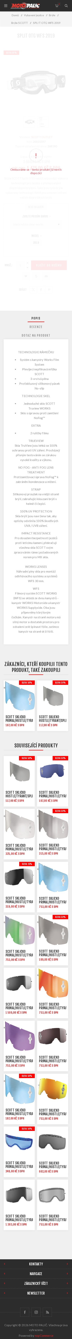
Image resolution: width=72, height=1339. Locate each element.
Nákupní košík (59, 4)
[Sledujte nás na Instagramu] (36, 1312)
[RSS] (47, 1312)
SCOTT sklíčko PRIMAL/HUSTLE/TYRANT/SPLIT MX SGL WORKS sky (25, 720)
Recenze (36, 327)
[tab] (36, 318)
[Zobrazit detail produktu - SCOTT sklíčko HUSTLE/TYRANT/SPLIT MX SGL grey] (52, 695)
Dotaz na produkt (36, 335)
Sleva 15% (27, 864)
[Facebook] (24, 1312)
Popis (36, 318)
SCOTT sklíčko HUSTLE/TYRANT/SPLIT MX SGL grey (53, 720)
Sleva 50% (27, 682)
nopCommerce (44, 1335)
